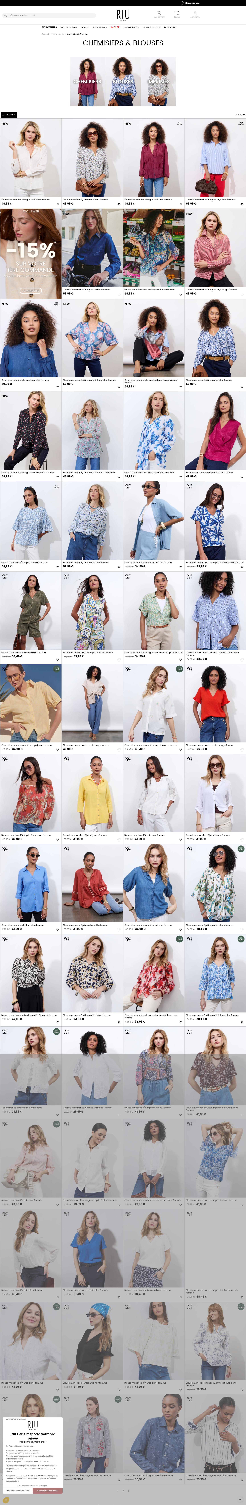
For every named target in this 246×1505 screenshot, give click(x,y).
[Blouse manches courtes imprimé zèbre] (31, 973)
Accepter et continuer (47, 1490)
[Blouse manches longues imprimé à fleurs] (215, 1341)
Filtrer (10, 115)
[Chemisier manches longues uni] (31, 158)
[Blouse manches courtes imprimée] (92, 611)
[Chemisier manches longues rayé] (215, 158)
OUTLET (115, 27)
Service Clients (151, 27)
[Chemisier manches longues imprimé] (31, 430)
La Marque (170, 27)
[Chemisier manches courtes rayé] (31, 703)
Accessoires (100, 27)
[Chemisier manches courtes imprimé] (153, 703)
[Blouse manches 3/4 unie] (153, 793)
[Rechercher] (5, 15)
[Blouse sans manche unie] (215, 430)
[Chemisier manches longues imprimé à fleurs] (153, 973)
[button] (6, 1500)
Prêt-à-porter (69, 27)
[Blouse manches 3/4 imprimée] (215, 338)
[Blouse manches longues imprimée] (153, 248)
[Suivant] (128, 1491)
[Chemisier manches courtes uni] (153, 520)
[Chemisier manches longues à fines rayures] (153, 338)
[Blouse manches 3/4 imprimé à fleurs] (92, 338)
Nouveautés (49, 27)
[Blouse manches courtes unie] (31, 611)
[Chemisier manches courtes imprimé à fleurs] (215, 611)
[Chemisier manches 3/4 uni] (92, 793)
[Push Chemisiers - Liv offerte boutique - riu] (31, 254)
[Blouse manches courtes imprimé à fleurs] (215, 520)
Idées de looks (131, 27)
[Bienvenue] (123, 16)
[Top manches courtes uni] (31, 1066)
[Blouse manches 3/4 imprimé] (92, 158)
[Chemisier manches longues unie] (153, 1433)
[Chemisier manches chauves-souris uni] (153, 1158)
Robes (85, 27)
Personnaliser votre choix (17, 1490)
